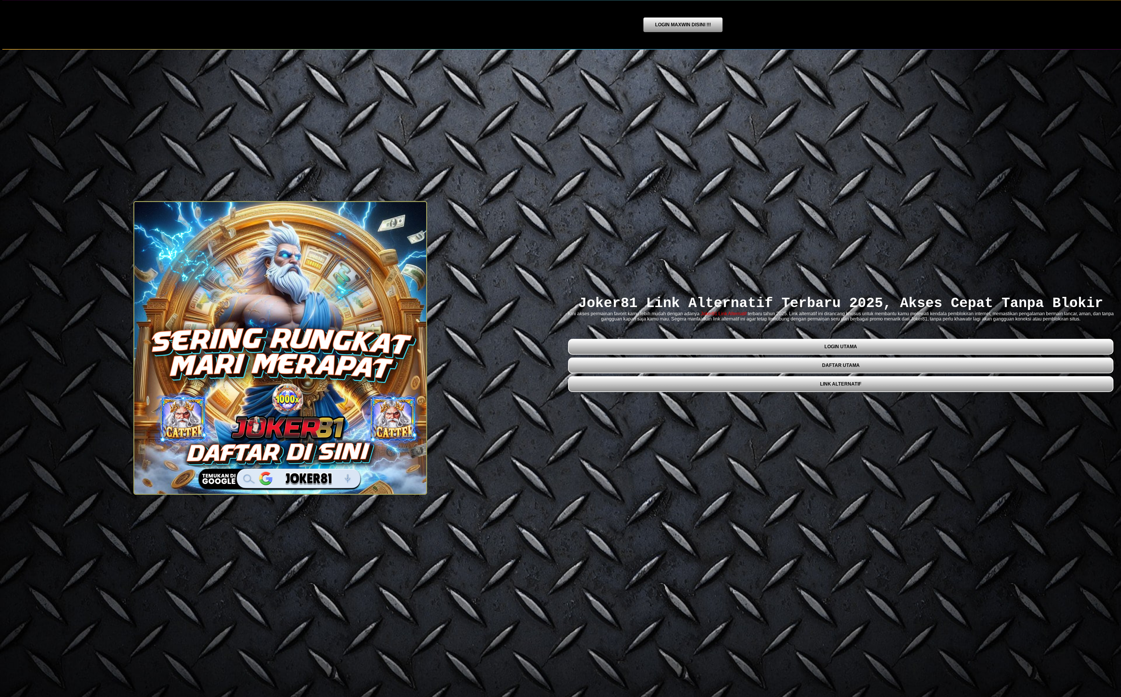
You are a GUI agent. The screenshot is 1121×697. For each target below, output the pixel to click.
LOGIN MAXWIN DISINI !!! (683, 24)
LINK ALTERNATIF (840, 383)
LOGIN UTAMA (840, 346)
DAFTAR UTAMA (841, 365)
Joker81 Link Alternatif (723, 313)
